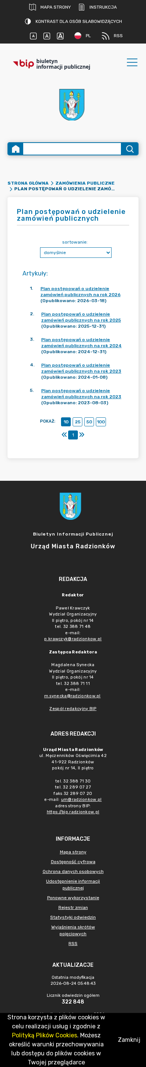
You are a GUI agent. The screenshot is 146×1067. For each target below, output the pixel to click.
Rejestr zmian (73, 907)
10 (66, 421)
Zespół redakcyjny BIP (72, 708)
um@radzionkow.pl (81, 799)
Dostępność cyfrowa (73, 861)
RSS (118, 35)
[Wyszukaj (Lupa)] (129, 149)
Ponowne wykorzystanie (73, 897)
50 (89, 421)
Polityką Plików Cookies (44, 1035)
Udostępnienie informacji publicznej (73, 885)
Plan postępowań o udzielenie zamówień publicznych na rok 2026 (80, 291)
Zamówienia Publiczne (85, 183)
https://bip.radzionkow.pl (73, 812)
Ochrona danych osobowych (73, 871)
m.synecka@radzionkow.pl (72, 696)
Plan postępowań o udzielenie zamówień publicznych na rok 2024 (81, 342)
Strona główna (28, 183)
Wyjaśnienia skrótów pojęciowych (73, 930)
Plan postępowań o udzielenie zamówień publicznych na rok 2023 (81, 368)
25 (77, 421)
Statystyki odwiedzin (73, 917)
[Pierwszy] (64, 434)
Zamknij (129, 1039)
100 (101, 421)
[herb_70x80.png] (73, 104)
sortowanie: (75, 242)
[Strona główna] (15, 148)
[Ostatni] (82, 434)
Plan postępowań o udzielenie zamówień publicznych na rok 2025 (81, 317)
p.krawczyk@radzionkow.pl (72, 639)
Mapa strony (55, 7)
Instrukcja (103, 7)
